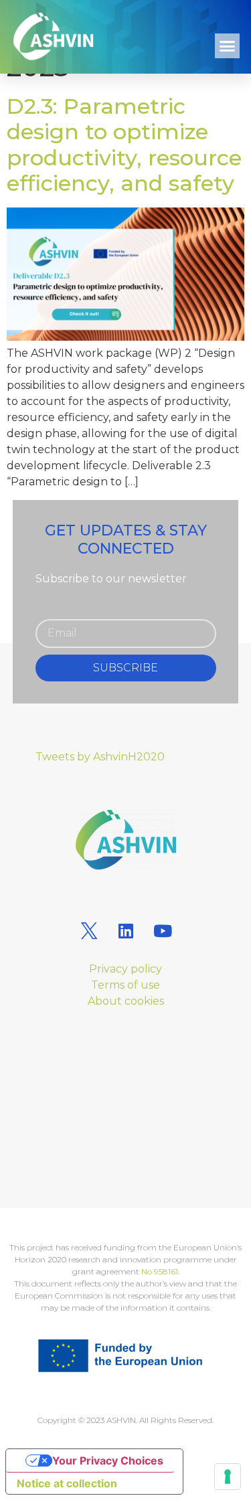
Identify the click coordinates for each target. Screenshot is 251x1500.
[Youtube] (162, 931)
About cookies (126, 1001)
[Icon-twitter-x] (89, 931)
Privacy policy (125, 969)
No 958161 (159, 1271)
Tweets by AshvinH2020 (100, 756)
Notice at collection (67, 1483)
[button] (227, 46)
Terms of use (125, 985)
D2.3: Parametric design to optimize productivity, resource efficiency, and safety (124, 144)
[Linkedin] (126, 931)
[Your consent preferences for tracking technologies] (227, 1476)
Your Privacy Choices (107, 1460)
